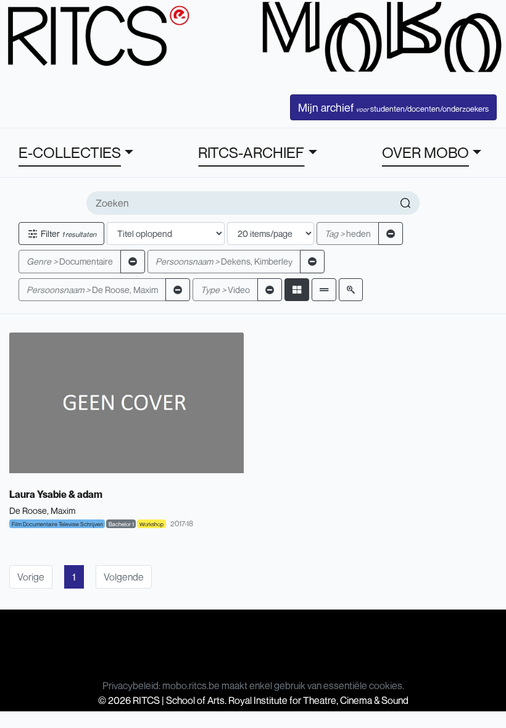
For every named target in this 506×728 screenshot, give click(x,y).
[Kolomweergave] (296, 289)
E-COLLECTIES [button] (70, 152)
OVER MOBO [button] (425, 152)
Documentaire (70, 261)
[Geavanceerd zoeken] (351, 289)
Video (225, 289)
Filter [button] (67, 233)
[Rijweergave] (324, 289)
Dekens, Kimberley (224, 261)
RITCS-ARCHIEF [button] (251, 152)
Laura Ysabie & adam (55, 494)
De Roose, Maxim (92, 289)
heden (348, 233)
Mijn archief (393, 107)
